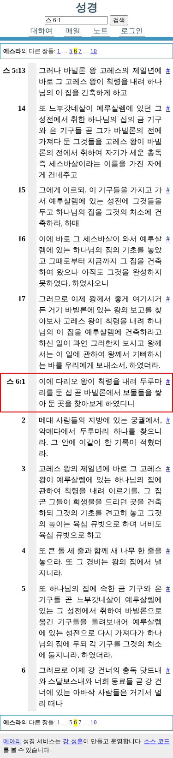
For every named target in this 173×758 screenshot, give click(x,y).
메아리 (12, 741)
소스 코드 (157, 741)
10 (93, 51)
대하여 (41, 31)
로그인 (132, 31)
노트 (100, 31)
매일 (73, 31)
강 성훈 (73, 741)
